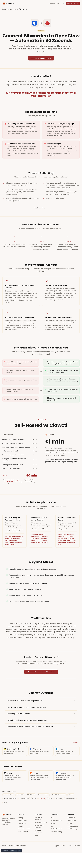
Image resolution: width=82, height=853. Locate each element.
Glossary (53, 823)
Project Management (10, 798)
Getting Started (56, 829)
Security (15, 9)
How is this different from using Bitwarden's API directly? (41, 726)
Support (56, 846)
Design (50, 798)
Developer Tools (8, 795)
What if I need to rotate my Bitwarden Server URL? (41, 720)
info (8, 850)
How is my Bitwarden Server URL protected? (41, 701)
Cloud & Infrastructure (58, 795)
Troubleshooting (56, 832)
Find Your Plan (23, 832)
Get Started (71, 3)
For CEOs (38, 830)
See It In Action (39, 208)
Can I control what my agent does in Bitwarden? (41, 707)
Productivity (20, 795)
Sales (63, 846)
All (19, 850)
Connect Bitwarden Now (40, 58)
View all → (76, 743)
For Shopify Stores (41, 823)
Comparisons (71, 821)
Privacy (77, 846)
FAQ (52, 826)
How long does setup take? (41, 714)
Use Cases (38, 833)
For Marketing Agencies (39, 826)
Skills (36, 836)
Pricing (20, 818)
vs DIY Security (72, 829)
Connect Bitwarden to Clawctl (40, 672)
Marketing (59, 798)
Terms (70, 846)
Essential (13, 850)
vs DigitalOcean (72, 826)
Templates (22, 823)
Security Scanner (24, 829)
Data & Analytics (43, 795)
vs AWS (69, 823)
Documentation (56, 821)
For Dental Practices (38, 819)
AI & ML (34, 798)
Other (5, 802)
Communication (70, 798)
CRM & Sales (31, 795)
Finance (71, 795)
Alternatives (71, 818)
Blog (52, 818)
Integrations (6, 9)
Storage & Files (24, 798)
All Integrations (54, 3)
